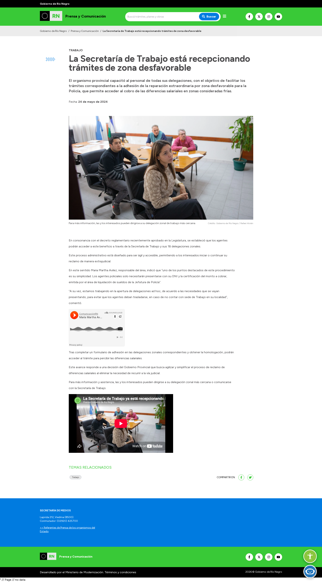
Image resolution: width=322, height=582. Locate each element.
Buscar (211, 16)
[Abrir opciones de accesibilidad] (310, 556)
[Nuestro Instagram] (268, 16)
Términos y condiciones (120, 572)
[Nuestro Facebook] (249, 16)
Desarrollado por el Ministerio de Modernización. (72, 572)
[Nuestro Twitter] (259, 16)
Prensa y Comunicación (85, 31)
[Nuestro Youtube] (278, 16)
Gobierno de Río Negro (53, 31)
